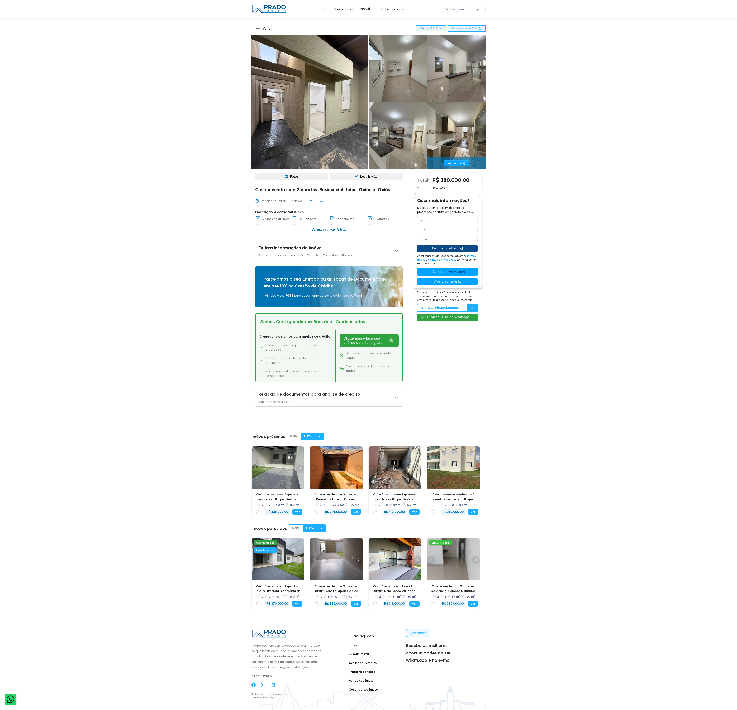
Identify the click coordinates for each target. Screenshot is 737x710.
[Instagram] (263, 686)
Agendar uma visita (447, 281)
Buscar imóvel (344, 9)
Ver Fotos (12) (456, 163)
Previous (255, 468)
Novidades (418, 633)
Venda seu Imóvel (361, 680)
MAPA (294, 436)
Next (300, 468)
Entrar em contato (444, 248)
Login (477, 9)
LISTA (308, 436)
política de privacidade (441, 259)
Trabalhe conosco (393, 9)
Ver (297, 512)
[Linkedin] (273, 686)
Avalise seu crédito (363, 663)
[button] (268, 9)
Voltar (267, 28)
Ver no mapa (317, 201)
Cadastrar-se (454, 9)
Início (324, 9)
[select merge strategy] (319, 436)
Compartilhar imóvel (464, 28)
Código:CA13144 (431, 28)
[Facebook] (253, 686)
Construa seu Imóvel (364, 689)
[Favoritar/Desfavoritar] (257, 511)
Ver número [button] (457, 271)
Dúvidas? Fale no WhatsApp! (449, 317)
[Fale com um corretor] (10, 699)
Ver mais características (329, 229)
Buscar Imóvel (359, 654)
